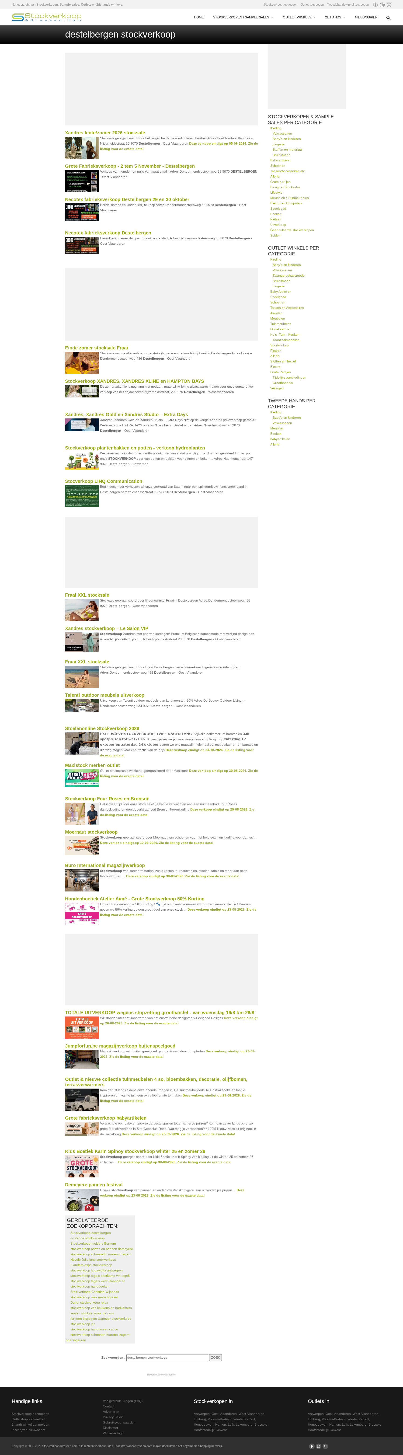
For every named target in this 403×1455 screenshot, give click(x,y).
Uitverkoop (278, 224)
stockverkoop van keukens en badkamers (101, 1308)
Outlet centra (279, 329)
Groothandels (283, 383)
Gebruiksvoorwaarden (119, 1422)
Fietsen (275, 219)
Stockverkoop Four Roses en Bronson (107, 798)
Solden (275, 235)
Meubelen (277, 318)
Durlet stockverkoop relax (89, 1302)
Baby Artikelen (280, 291)
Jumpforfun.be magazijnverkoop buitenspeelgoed (120, 1045)
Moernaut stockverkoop (91, 832)
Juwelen (276, 313)
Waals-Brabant (244, 1419)
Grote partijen (280, 182)
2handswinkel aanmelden (30, 1424)
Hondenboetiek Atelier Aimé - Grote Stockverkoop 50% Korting (135, 898)
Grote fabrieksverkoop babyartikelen (105, 1118)
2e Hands (333, 17)
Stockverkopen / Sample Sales (241, 17)
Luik (231, 1424)
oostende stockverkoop (87, 1238)
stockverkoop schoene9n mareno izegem (100, 1254)
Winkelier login (113, 1433)
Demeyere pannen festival (94, 1184)
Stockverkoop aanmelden (30, 1414)
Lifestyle (276, 192)
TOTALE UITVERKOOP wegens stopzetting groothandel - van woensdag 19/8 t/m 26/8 (159, 1012)
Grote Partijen (280, 372)
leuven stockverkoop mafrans (92, 1313)
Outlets (86, 4)
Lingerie (279, 144)
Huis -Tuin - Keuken (284, 334)
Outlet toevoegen (312, 4)
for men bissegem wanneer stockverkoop (100, 1318)
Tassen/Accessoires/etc (287, 171)
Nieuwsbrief (366, 17)
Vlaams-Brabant (220, 1419)
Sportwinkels (279, 345)
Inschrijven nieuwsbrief (28, 1430)
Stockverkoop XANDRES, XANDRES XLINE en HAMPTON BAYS (134, 381)
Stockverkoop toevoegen (280, 4)
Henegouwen (203, 1424)
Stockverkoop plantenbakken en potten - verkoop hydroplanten (135, 447)
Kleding (275, 128)
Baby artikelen (280, 160)
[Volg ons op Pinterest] (389, 5)
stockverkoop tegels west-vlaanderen (97, 1281)
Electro (275, 367)
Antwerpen (202, 1414)
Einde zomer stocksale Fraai (96, 347)
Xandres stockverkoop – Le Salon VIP (106, 628)
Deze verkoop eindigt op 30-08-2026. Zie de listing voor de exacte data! (183, 876)
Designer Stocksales (285, 187)
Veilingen (277, 388)
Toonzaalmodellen (286, 340)
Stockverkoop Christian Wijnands (94, 1292)
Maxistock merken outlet (92, 765)
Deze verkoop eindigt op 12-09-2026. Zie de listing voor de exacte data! (156, 843)
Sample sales (69, 4)
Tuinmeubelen (280, 324)
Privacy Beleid (113, 1417)
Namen (220, 1424)
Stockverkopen (47, 4)
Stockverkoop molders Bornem (93, 1243)
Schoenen (277, 165)
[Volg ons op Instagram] (382, 5)
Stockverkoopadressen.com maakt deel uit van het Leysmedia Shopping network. (169, 1446)
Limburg (200, 1419)
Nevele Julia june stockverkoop (93, 1259)
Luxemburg (244, 1424)
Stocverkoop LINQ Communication (103, 481)
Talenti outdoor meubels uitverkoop (104, 695)
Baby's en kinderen (287, 139)
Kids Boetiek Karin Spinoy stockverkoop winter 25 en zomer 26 (135, 1151)
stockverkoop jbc (82, 1324)
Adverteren (111, 1411)
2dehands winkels (109, 4)
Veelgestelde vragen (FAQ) (123, 1401)
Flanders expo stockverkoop (91, 1265)
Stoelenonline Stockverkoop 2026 (102, 728)
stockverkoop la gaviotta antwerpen (96, 1270)
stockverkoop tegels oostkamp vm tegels (100, 1275)
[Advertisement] (161, 89)
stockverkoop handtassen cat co (94, 1329)
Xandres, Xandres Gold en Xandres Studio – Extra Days (126, 414)
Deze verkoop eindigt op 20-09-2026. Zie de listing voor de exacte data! (178, 1134)
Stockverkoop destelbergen (90, 1233)
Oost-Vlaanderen (224, 1414)
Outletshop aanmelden (28, 1419)
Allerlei (275, 176)
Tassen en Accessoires (287, 308)
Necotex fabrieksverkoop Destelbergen (108, 232)
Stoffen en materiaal (287, 149)
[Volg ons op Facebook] (375, 5)
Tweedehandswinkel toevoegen (348, 4)
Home (199, 17)
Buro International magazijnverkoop (105, 865)
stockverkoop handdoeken (89, 1286)
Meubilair (277, 428)
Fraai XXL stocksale (87, 595)
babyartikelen (280, 439)
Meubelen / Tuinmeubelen (289, 198)
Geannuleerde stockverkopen (292, 230)
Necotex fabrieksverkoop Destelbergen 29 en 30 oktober (127, 199)
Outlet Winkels (297, 17)
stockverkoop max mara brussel (94, 1297)
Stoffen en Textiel (283, 361)
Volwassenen (282, 133)
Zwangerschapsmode (289, 275)
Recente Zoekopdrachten (161, 1374)
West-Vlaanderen (251, 1414)
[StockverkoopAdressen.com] (47, 17)
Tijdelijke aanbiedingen (289, 377)
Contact (108, 1406)
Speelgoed (278, 208)
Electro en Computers (286, 203)
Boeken (275, 214)
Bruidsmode (281, 155)
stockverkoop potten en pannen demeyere (101, 1249)
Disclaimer (110, 1428)
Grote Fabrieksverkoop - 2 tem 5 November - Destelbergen (130, 166)
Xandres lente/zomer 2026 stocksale (105, 132)
